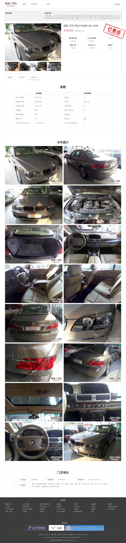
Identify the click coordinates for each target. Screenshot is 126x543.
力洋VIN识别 (9, 509)
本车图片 (63, 142)
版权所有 (78, 537)
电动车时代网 (78, 511)
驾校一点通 (8, 511)
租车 (92, 511)
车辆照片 (22, 77)
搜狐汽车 (8, 504)
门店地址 (63, 472)
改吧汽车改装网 (44, 504)
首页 (24, 4)
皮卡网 (42, 511)
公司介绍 (85, 534)
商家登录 (117, 4)
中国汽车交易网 (27, 509)
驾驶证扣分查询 (113, 506)
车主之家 (76, 506)
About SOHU (78, 534)
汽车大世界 (111, 509)
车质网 (76, 509)
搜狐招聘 (53, 534)
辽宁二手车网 (61, 509)
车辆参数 (10, 77)
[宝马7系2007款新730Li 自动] (33, 42)
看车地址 (34, 77)
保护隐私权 (71, 534)
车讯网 (93, 506)
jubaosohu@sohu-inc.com (69, 540)
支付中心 (47, 534)
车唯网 (93, 509)
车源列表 (34, 4)
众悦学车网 (26, 506)
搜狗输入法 (41, 534)
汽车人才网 (43, 506)
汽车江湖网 (26, 504)
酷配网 (59, 504)
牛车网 (7, 506)
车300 (75, 504)
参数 (63, 87)
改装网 (59, 506)
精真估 (110, 504)
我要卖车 (94, 504)
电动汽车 (42, 509)
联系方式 (65, 534)
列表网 (25, 511)
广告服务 (59, 534)
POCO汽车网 (61, 511)
